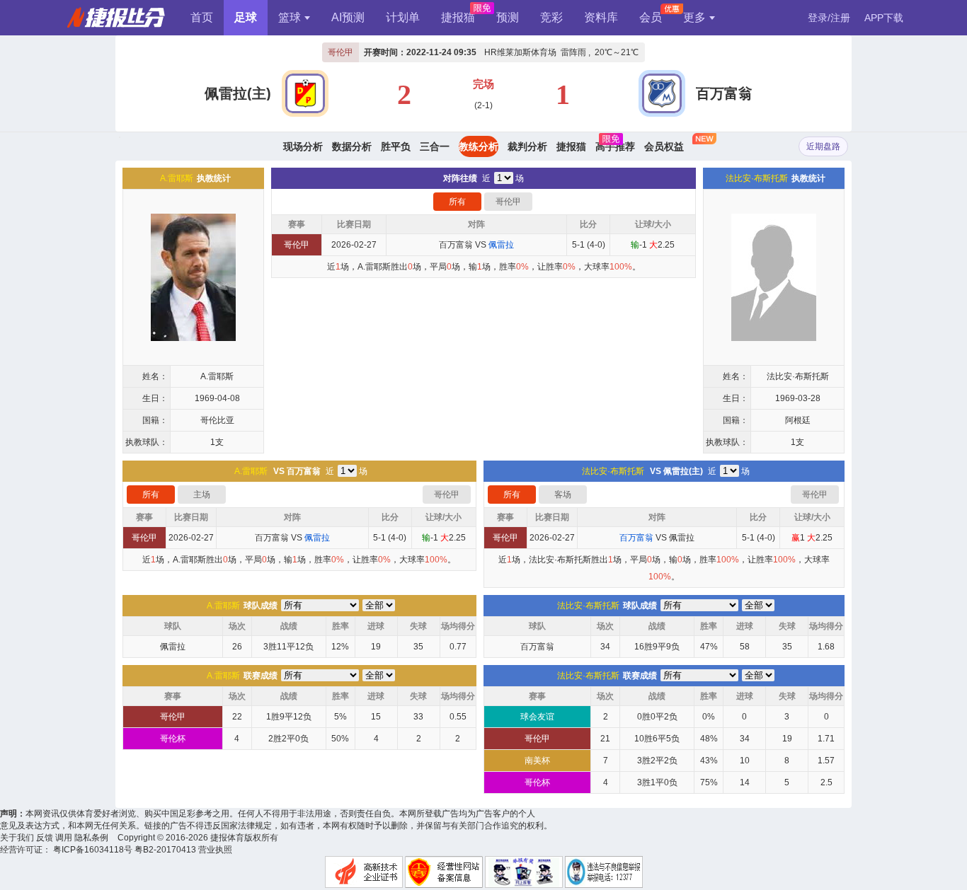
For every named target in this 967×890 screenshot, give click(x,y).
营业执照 (215, 850)
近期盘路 (823, 146)
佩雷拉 (681, 538)
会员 (650, 17)
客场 (562, 494)
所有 (457, 202)
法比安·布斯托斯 (757, 178)
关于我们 (17, 838)
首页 (201, 17)
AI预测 (348, 17)
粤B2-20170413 (165, 850)
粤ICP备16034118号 (92, 850)
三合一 (435, 146)
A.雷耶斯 (176, 178)
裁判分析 (527, 146)
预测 (507, 17)
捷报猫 (458, 17)
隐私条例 (91, 838)
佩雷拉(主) (238, 93)
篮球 (289, 17)
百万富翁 (724, 93)
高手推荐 (615, 146)
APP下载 (883, 17)
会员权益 (664, 146)
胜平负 (396, 146)
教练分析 (478, 146)
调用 (63, 838)
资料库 (601, 17)
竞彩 (551, 17)
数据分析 (352, 146)
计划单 (403, 17)
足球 (245, 17)
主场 (201, 494)
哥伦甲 (340, 52)
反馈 (44, 838)
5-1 (578, 245)
